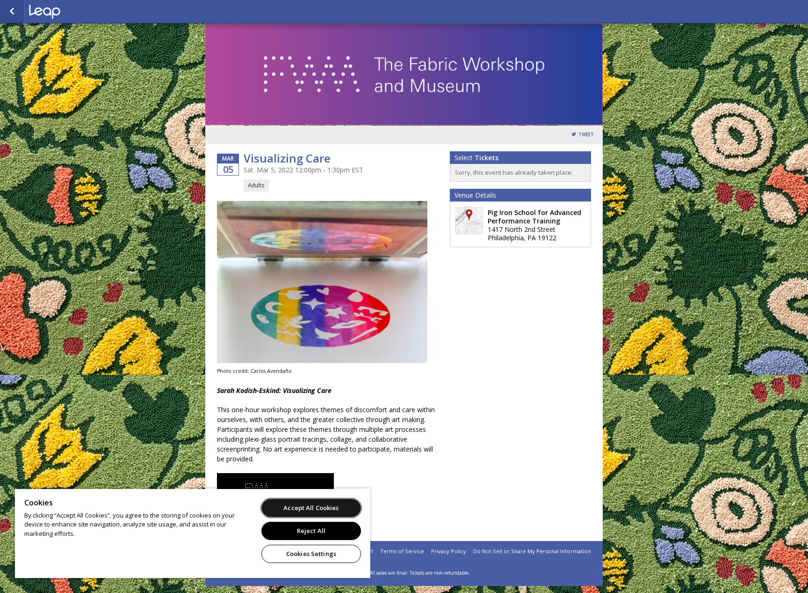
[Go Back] (12, 11)
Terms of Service (402, 551)
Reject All (311, 530)
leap (76, 12)
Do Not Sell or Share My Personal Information (532, 551)
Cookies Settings (311, 553)
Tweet (586, 135)
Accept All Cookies (311, 508)
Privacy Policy (448, 551)
